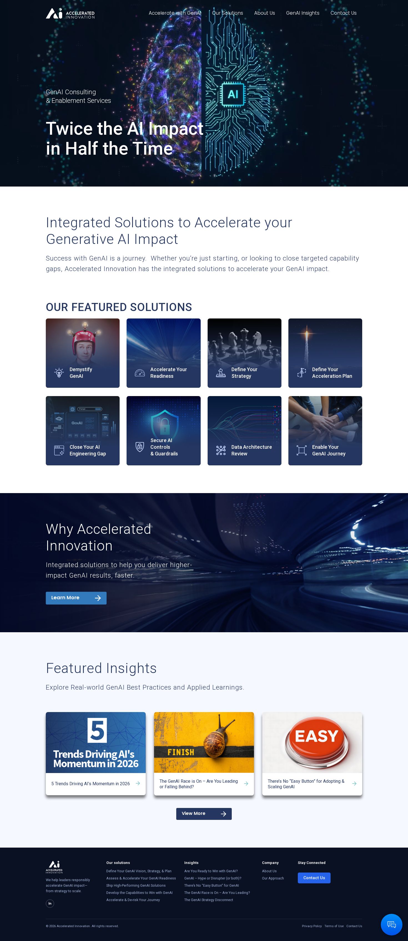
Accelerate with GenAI (175, 13)
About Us (264, 13)
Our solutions (118, 862)
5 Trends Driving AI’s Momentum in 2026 (90, 783)
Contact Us (344, 13)
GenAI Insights (302, 13)
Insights (191, 862)
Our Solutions (227, 13)
